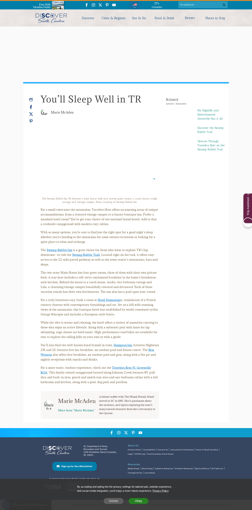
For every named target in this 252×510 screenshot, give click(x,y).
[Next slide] (152, 160)
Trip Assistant (248, 206)
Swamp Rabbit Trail (86, 255)
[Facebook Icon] (86, 5)
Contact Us (163, 450)
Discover (88, 18)
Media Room (133, 468)
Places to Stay (215, 18)
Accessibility (149, 450)
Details (113, 501)
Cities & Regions (113, 18)
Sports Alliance (202, 468)
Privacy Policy (134, 450)
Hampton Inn (123, 345)
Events (190, 18)
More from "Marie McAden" (76, 410)
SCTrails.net (217, 468)
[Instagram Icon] (93, 5)
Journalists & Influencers (182, 450)
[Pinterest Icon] (107, 5)
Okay (138, 501)
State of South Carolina (207, 450)
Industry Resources (164, 468)
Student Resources (184, 468)
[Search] (224, 4)
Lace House (150, 473)
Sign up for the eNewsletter (77, 466)
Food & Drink (164, 18)
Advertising (147, 468)
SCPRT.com (140, 454)
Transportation (135, 473)
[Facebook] (31, 107)
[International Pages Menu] (134, 4)
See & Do (139, 18)
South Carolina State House (160, 454)
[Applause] (31, 99)
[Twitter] (31, 114)
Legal (130, 454)
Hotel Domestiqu (109, 300)
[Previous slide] (48, 160)
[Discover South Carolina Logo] (51, 18)
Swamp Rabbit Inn (59, 250)
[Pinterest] (31, 121)
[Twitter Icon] (100, 5)
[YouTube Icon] (114, 5)
